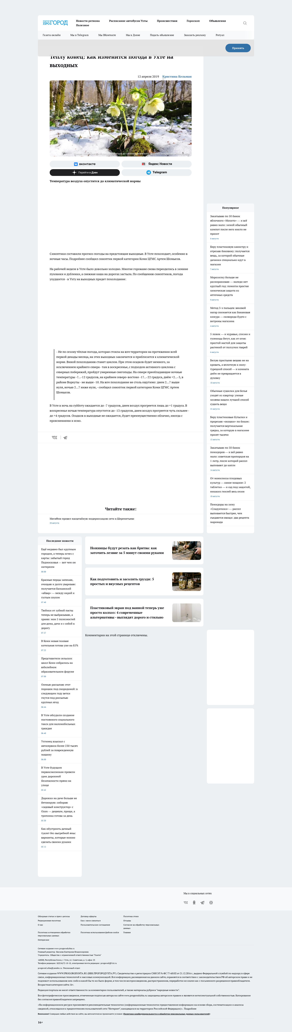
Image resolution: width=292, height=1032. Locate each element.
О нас (40, 925)
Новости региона (88, 20)
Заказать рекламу (195, 35)
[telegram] (66, 437)
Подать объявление (162, 35)
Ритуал (220, 35)
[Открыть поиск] (244, 23)
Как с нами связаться (91, 920)
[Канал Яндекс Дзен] (85, 172)
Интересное (43, 940)
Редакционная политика (49, 920)
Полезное (82, 25)
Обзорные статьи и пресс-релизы (54, 916)
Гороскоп (193, 20)
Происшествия (167, 20)
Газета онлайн (51, 35)
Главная (127, 932)
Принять (238, 48)
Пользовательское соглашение (95, 925)
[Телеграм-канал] (156, 172)
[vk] (55, 437)
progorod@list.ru (109, 963)
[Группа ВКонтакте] (85, 164)
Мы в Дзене (133, 35)
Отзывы (127, 920)
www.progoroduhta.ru (64, 948)
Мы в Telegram (79, 35)
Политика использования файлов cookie (100, 932)
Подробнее (190, 1008)
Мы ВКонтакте (107, 35)
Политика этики (131, 916)
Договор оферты (88, 916)
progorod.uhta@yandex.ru (50, 968)
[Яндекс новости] (156, 164)
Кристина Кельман (177, 76)
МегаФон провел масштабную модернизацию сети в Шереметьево (92, 520)
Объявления (217, 20)
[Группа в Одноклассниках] (194, 902)
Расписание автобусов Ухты (128, 20)
